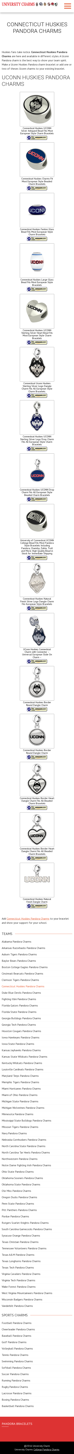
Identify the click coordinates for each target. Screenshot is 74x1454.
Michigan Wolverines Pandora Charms (23, 1107)
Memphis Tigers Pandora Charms (20, 1082)
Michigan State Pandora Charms (20, 1101)
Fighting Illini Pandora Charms (19, 999)
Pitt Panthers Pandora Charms (19, 1210)
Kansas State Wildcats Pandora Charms (24, 1056)
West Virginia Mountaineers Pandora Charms (27, 1293)
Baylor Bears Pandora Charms (19, 960)
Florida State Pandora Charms (19, 1012)
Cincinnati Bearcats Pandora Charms (22, 973)
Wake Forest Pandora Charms (19, 1286)
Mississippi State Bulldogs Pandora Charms (26, 1120)
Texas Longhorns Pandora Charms (21, 1261)
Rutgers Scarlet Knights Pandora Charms (25, 1222)
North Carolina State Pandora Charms (23, 1146)
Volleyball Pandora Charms (17, 1348)
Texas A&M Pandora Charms (18, 1254)
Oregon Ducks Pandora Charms (19, 1197)
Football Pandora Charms (16, 1323)
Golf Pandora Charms (14, 1342)
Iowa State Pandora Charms (18, 1044)
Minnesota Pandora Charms (17, 1114)
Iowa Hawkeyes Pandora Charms (20, 1037)
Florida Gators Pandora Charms (20, 1005)
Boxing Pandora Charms (15, 1399)
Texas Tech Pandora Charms (18, 1267)
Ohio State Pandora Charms (18, 1171)
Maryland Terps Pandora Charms (20, 1075)
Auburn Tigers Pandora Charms (19, 954)
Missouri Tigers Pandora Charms (20, 1127)
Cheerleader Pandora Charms (18, 1329)
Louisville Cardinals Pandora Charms (22, 1069)
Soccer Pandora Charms (15, 1374)
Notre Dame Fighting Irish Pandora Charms (26, 1165)
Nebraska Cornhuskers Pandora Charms (24, 1139)
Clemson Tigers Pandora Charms (20, 980)
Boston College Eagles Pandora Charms (25, 967)
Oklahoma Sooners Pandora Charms (22, 1178)
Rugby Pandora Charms (15, 1387)
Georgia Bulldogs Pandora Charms (21, 1018)
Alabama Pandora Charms (16, 941)
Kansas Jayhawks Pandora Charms (21, 1050)
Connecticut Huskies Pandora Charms (28, 918)
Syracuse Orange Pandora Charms (21, 1235)
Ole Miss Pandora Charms (16, 1190)
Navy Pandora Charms (14, 1133)
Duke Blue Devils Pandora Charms (21, 992)
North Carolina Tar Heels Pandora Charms (26, 1152)
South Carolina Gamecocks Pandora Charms (27, 1229)
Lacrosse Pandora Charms (16, 1393)
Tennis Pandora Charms (15, 1355)
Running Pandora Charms (16, 1380)
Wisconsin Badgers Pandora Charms (22, 1299)
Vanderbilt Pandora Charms (17, 1306)
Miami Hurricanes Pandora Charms (21, 1088)
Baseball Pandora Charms (16, 1335)
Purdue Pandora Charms (15, 1216)
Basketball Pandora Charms (18, 1406)
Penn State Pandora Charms (18, 1203)
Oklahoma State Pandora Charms (21, 1184)
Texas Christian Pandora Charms (20, 1242)
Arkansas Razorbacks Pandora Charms (23, 948)
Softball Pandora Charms (16, 1367)
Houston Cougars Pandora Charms (21, 1031)
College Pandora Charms (46, 1449)
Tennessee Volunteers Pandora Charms (24, 1248)
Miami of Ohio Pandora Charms (20, 1095)
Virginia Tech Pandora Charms (18, 1280)
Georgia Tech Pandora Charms (19, 1024)
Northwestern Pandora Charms (20, 1159)
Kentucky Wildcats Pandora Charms (22, 1063)
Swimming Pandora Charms (17, 1361)
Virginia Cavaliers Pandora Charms (21, 1274)
